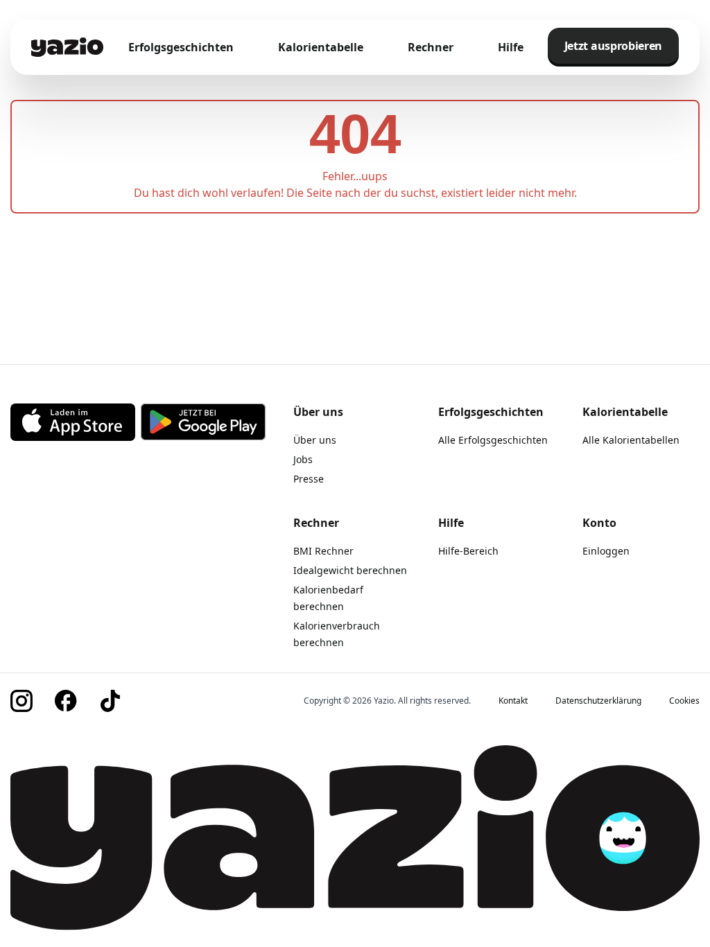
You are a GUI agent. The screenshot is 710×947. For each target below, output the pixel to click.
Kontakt (513, 700)
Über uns (314, 439)
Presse (308, 478)
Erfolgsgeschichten (181, 47)
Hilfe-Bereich (468, 550)
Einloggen (606, 550)
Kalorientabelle (320, 47)
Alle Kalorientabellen (630, 439)
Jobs (303, 459)
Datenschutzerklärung (598, 700)
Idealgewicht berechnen (350, 570)
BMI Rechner (323, 550)
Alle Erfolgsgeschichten (493, 439)
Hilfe (510, 47)
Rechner (430, 47)
